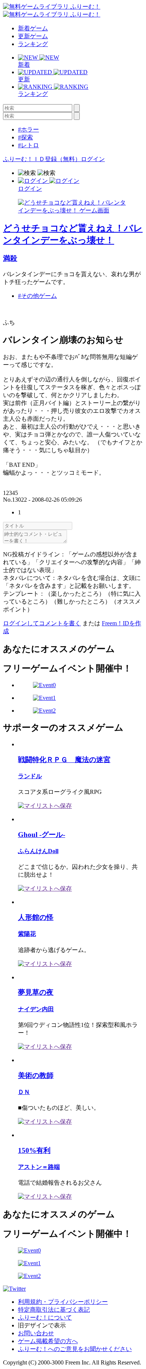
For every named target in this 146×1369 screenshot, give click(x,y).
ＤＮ (24, 1092)
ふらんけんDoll (38, 851)
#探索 (25, 137)
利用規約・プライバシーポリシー (63, 1302)
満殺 (10, 258)
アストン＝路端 (39, 1167)
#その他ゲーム (37, 296)
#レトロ (28, 145)
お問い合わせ (36, 1333)
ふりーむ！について (45, 1317)
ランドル (30, 776)
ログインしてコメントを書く (42, 623)
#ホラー (28, 129)
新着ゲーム (33, 28)
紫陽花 (27, 934)
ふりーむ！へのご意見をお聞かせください (75, 1349)
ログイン (93, 159)
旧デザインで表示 (42, 1325)
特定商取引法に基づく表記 (54, 1309)
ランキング (33, 44)
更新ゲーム (33, 36)
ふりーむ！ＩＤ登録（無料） (42, 159)
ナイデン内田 (36, 1009)
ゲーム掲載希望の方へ (48, 1341)
